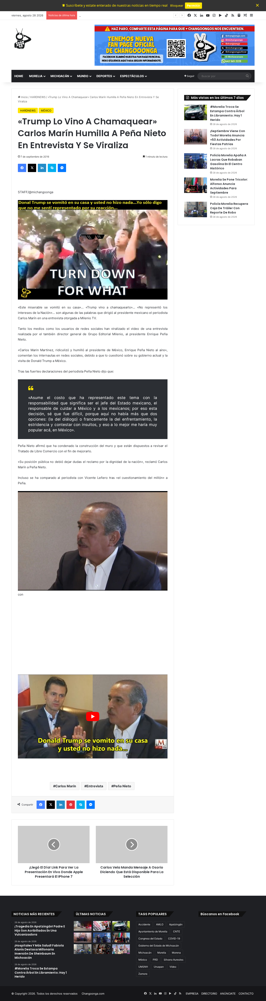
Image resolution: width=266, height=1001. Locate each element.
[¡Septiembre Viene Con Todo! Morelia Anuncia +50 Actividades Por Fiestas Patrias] (195, 136)
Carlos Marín (65, 786)
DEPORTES (104, 76)
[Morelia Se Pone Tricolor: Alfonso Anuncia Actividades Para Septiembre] (195, 185)
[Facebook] (22, 168)
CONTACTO (246, 993)
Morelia (161, 952)
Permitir (193, 5)
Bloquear (176, 5)
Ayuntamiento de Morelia (152, 931)
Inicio (24, 97)
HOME (18, 76)
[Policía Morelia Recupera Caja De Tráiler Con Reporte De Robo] (195, 209)
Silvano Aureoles (173, 959)
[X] (32, 168)
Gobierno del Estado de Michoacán (158, 945)
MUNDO (82, 76)
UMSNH (143, 966)
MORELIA (35, 76)
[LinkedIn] (42, 168)
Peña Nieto (122, 786)
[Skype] (52, 168)
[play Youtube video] (92, 716)
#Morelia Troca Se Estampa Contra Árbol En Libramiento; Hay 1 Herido (124, 15)
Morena (176, 952)
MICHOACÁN (59, 76)
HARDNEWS (38, 97)
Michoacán (144, 952)
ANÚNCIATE (228, 993)
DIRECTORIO (209, 993)
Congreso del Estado (150, 938)
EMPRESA (192, 993)
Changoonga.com (93, 993)
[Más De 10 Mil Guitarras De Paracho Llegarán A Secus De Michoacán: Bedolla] (121, 949)
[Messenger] (62, 168)
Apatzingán (175, 924)
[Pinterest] (70, 805)
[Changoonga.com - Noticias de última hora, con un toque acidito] (21, 38)
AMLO (159, 924)
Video (173, 966)
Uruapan (159, 966)
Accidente (144, 924)
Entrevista (94, 786)
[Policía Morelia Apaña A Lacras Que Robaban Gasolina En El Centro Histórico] (195, 161)
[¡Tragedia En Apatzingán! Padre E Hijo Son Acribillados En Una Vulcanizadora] (82, 926)
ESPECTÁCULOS (132, 76)
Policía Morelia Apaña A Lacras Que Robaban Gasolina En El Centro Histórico (228, 161)
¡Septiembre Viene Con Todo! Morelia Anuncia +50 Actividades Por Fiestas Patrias (227, 137)
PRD (155, 959)
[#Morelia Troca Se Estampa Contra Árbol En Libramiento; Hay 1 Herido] (195, 112)
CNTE (176, 931)
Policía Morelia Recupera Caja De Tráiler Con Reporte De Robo (229, 208)
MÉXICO (46, 110)
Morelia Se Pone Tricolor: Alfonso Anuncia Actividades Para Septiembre (229, 186)
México (142, 959)
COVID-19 (174, 938)
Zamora (142, 973)
